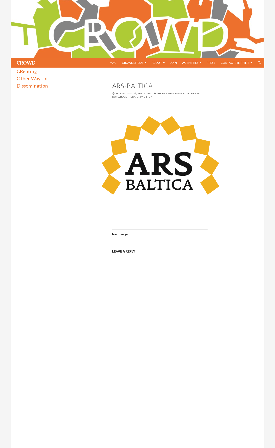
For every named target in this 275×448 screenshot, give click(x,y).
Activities (190, 62)
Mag (113, 62)
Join (173, 62)
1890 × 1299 (144, 93)
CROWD (26, 63)
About (157, 62)
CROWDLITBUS (132, 62)
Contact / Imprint (235, 62)
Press (211, 62)
